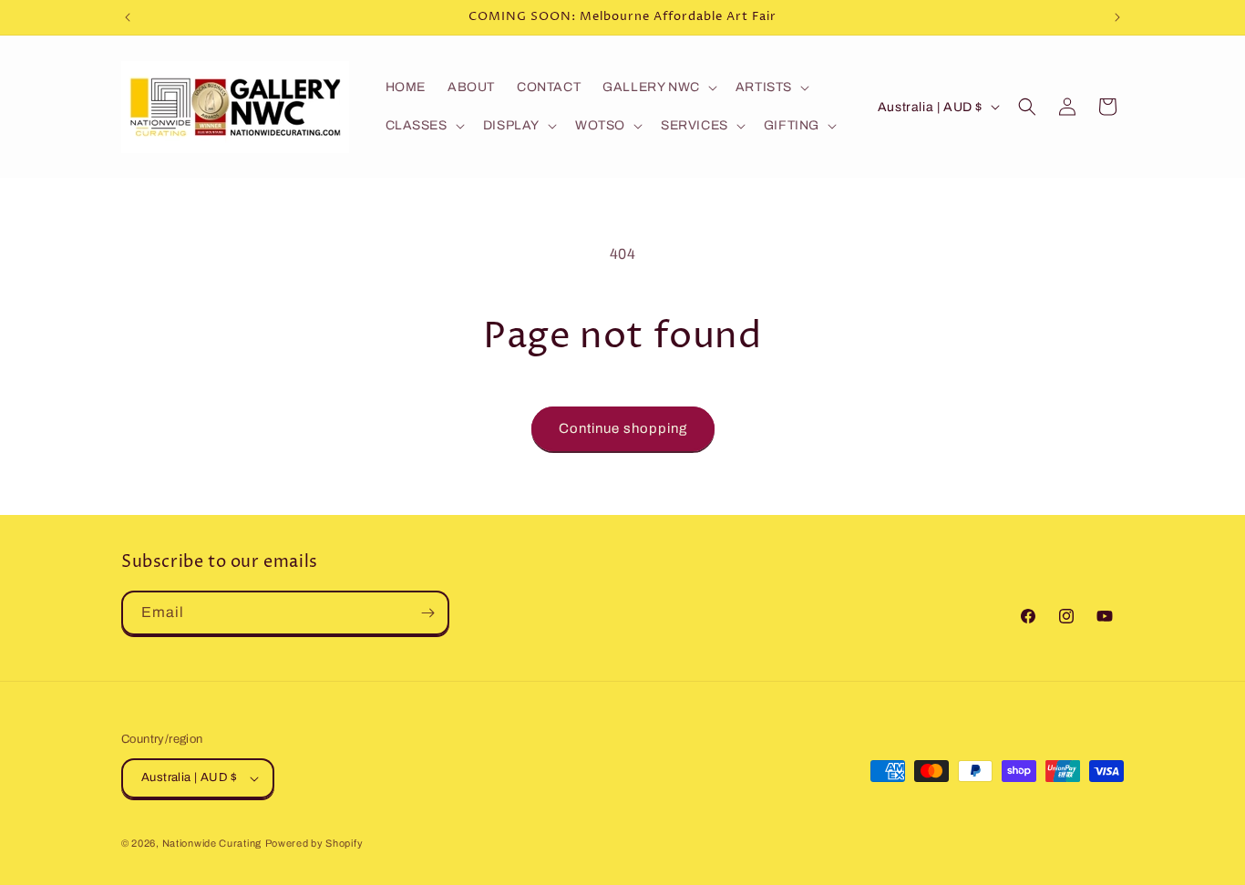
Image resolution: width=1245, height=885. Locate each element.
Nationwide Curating (212, 843)
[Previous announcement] (128, 17)
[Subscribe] (427, 613)
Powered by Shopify (314, 843)
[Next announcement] (1117, 17)
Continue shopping (623, 428)
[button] (658, 87)
